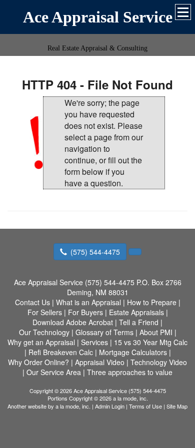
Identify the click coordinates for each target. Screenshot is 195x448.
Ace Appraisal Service (97, 17)
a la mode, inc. (73, 406)
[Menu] (183, 12)
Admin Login (109, 406)
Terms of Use (145, 406)
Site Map (177, 406)
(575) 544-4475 (95, 252)
